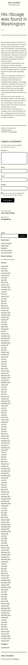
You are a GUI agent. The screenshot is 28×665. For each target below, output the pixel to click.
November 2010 (5, 471)
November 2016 (5, 338)
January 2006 (5, 605)
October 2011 (5, 445)
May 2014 (4, 391)
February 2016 (5, 352)
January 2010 (5, 494)
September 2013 (5, 403)
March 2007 (4, 573)
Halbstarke (4, 248)
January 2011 (5, 466)
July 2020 (4, 322)
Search (3, 233)
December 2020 (5, 312)
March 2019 (4, 326)
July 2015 (3, 359)
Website (3, 184)
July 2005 (4, 619)
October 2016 (5, 340)
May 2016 (4, 350)
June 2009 (4, 510)
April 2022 (4, 294)
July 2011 (3, 452)
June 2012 (4, 426)
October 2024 (5, 275)
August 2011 (4, 450)
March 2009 (4, 517)
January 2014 (5, 398)
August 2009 (4, 505)
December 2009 (5, 496)
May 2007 (4, 568)
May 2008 (4, 540)
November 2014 (5, 377)
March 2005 (4, 629)
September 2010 (5, 475)
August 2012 (4, 422)
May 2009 (4, 512)
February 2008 (5, 547)
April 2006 (4, 599)
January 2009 (5, 522)
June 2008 (4, 538)
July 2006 (4, 592)
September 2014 (6, 382)
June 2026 (4, 268)
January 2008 (5, 550)
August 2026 (4, 266)
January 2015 (5, 373)
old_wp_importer (7, 130)
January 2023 (5, 284)
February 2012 (5, 436)
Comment (4, 150)
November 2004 (5, 638)
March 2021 (4, 305)
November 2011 (5, 443)
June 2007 (4, 566)
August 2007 (4, 561)
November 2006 (5, 582)
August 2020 (4, 319)
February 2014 (5, 396)
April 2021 (4, 303)
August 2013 (4, 405)
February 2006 (5, 603)
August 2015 (4, 357)
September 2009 (6, 503)
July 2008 (4, 536)
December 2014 (5, 375)
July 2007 (4, 564)
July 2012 (3, 424)
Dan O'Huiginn (14, 3)
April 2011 (4, 459)
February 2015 (5, 371)
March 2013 (4, 417)
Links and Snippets (6, 250)
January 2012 (5, 438)
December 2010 (5, 468)
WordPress (16, 659)
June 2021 (4, 298)
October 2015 (5, 354)
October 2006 (5, 585)
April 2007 (4, 571)
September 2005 (6, 615)
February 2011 (5, 464)
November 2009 (5, 498)
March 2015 (4, 368)
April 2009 (4, 515)
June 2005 (4, 622)
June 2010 (4, 482)
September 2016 (5, 343)
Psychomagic (5, 245)
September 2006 (6, 587)
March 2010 (4, 489)
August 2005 (4, 617)
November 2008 (5, 526)
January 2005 (5, 633)
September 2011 (5, 447)
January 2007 (5, 578)
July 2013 (3, 408)
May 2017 (4, 331)
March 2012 (4, 433)
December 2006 (5, 580)
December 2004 (5, 636)
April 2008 (4, 543)
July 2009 (4, 508)
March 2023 (4, 282)
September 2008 (6, 531)
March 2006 (4, 601)
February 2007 (5, 575)
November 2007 (5, 554)
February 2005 (5, 631)
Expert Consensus (6, 243)
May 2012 (4, 429)
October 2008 (5, 529)
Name (3, 167)
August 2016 (4, 345)
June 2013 (4, 410)
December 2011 (5, 440)
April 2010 (4, 487)
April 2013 (4, 415)
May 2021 (4, 301)
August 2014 (4, 384)
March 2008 (4, 545)
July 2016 (3, 347)
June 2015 (4, 361)
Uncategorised (13, 132)
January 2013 (5, 419)
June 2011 (4, 454)
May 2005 (4, 624)
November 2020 (5, 315)
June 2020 (4, 324)
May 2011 (3, 457)
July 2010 (3, 480)
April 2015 (4, 366)
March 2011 (4, 461)
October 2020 (5, 317)
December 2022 (5, 287)
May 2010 (4, 485)
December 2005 (5, 608)
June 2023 (4, 277)
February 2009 (5, 519)
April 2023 (4, 280)
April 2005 (4, 626)
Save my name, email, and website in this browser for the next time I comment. (13, 194)
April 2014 (4, 394)
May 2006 (4, 596)
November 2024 (5, 273)
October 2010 (5, 473)
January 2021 (5, 310)
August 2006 (4, 589)
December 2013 (5, 401)
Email (3, 176)
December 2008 (5, 524)
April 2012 (4, 431)
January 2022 (5, 296)
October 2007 (5, 557)
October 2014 (5, 380)
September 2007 (6, 559)
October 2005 (5, 612)
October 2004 (5, 640)
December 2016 (5, 336)
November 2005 (5, 610)
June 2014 (4, 389)
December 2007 (5, 552)
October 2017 (5, 329)
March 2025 (4, 270)
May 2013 (4, 412)
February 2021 (5, 308)
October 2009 (5, 501)
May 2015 (4, 364)
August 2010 (4, 478)
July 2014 (4, 387)
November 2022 (5, 289)
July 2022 (4, 291)
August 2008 (4, 533)
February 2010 (5, 491)
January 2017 (5, 333)
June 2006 (4, 594)
